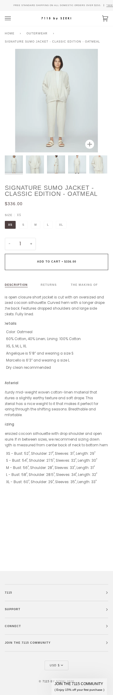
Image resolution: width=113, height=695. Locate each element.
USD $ (55, 665)
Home (9, 33)
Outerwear (37, 33)
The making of (84, 284)
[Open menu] (14, 18)
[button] (79, 686)
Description (16, 284)
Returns (49, 284)
